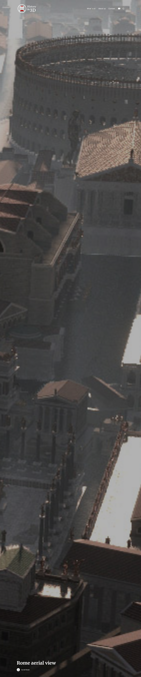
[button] (123, 8)
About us (102, 8)
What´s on (91, 8)
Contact (111, 8)
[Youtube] (119, 8)
